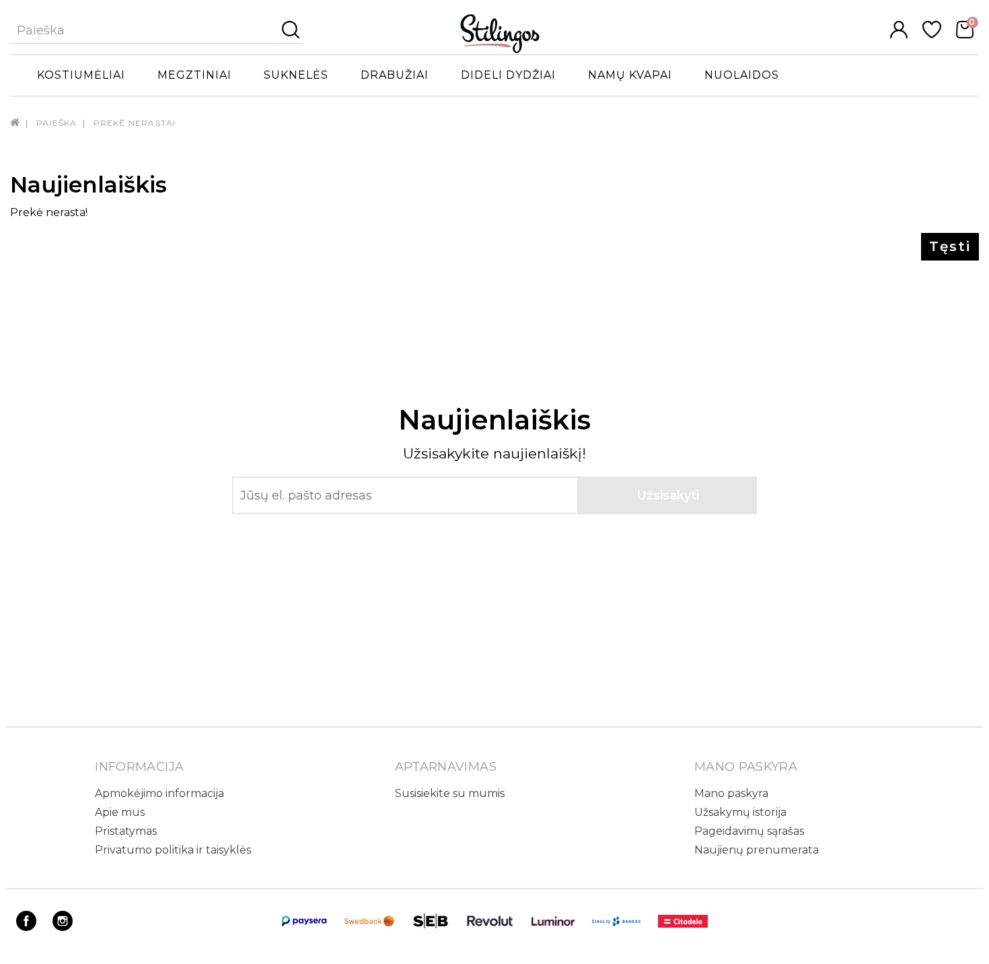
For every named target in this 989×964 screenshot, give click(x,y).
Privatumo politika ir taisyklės (173, 850)
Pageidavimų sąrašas (749, 831)
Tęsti (950, 246)
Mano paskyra (731, 793)
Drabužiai (395, 75)
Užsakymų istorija (740, 812)
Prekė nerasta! (135, 123)
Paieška (56, 123)
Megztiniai (194, 75)
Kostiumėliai (81, 75)
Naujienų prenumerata (756, 850)
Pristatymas (126, 831)
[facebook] (26, 927)
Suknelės (296, 75)
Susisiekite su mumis (450, 793)
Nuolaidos (741, 75)
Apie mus (120, 812)
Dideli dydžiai (508, 75)
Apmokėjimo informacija (159, 793)
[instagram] (62, 927)
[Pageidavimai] (931, 34)
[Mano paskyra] (899, 34)
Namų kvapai (630, 75)
